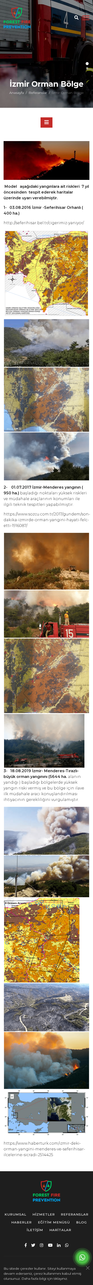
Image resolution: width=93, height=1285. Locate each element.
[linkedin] (59, 1245)
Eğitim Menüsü (54, 1222)
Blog (81, 1222)
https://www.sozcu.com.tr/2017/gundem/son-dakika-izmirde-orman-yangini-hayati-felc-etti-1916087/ (47, 520)
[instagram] (41, 1245)
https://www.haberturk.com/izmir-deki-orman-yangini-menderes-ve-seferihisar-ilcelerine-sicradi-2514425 (44, 1149)
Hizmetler (43, 1214)
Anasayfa (16, 93)
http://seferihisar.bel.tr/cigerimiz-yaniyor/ (44, 223)
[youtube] (50, 1245)
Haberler (21, 1222)
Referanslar (38, 93)
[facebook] (26, 1245)
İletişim (35, 1230)
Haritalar (60, 1230)
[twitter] (33, 1245)
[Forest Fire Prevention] (17, 18)
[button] (87, 63)
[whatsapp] (67, 1245)
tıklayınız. (61, 1278)
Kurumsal (15, 1214)
